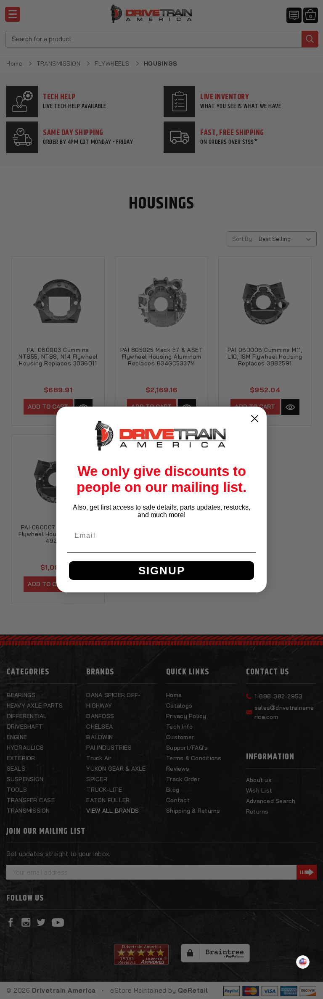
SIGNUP (161, 570)
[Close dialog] (254, 418)
